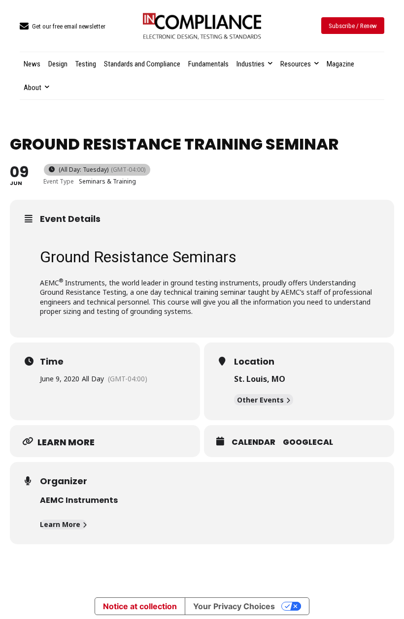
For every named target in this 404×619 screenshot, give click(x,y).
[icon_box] (62, 27)
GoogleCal (308, 442)
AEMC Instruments (79, 500)
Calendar (253, 442)
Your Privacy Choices (234, 606)
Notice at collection (140, 606)
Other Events (260, 399)
